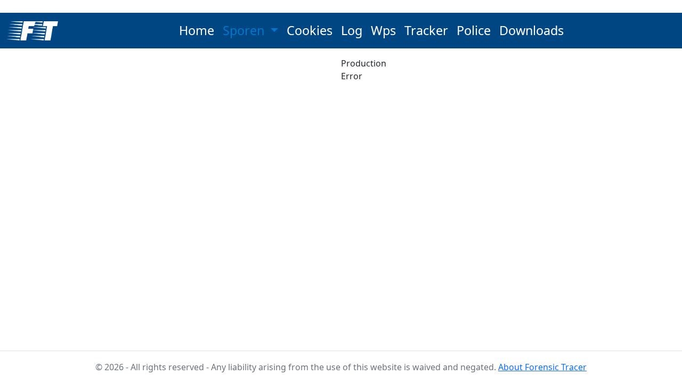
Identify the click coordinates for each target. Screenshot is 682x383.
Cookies (309, 30)
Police (474, 30)
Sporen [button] (245, 30)
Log (351, 30)
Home (196, 30)
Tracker (426, 30)
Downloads (531, 30)
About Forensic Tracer (542, 367)
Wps (383, 30)
